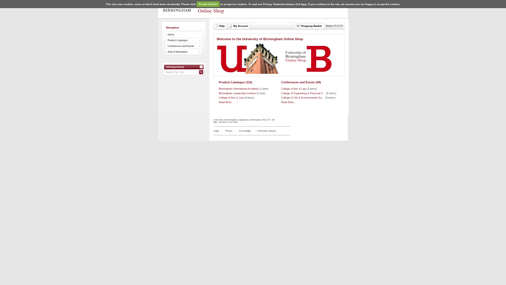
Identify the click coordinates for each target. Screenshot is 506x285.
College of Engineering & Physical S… (303, 93)
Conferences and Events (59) (301, 82)
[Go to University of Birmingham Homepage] (177, 10)
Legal (216, 131)
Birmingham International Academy (239, 88)
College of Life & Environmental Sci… (303, 97)
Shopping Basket (311, 26)
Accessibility (245, 131)
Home (171, 34)
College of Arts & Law (231, 97)
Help (222, 26)
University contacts (266, 131)
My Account (240, 26)
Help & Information (178, 52)
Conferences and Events (181, 46)
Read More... (226, 102)
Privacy (228, 131)
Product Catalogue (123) (235, 82)
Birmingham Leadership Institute (237, 93)
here (304, 4)
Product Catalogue (178, 40)
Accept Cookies (208, 4)
